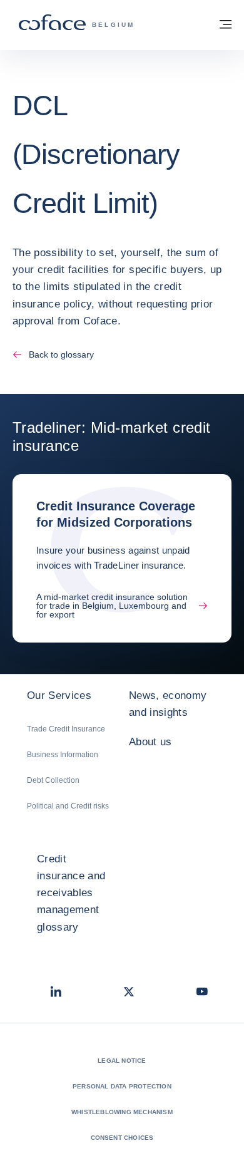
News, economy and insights (167, 704)
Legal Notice (122, 1060)
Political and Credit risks (68, 806)
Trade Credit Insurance (66, 729)
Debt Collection (53, 780)
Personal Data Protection (122, 1086)
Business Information (62, 754)
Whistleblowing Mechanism (122, 1111)
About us (150, 742)
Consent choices (122, 1137)
